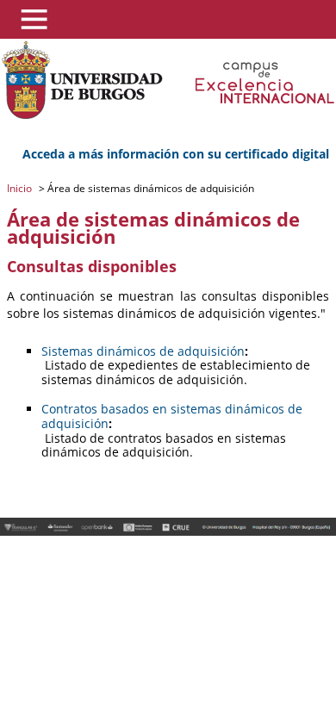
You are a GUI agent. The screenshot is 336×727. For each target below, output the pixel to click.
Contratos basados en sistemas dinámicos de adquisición (171, 416)
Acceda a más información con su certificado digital (175, 154)
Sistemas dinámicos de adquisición (143, 351)
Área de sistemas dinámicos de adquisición (149, 188)
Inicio (20, 188)
